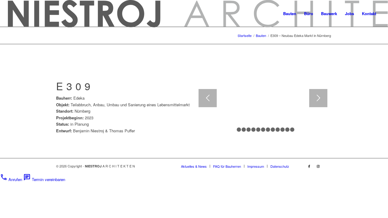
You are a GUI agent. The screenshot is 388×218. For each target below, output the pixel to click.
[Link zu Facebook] (309, 165)
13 (292, 129)
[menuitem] (289, 13)
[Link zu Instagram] (318, 165)
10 (278, 129)
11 (282, 129)
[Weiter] (318, 98)
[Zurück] (208, 98)
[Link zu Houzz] (327, 165)
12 (287, 129)
